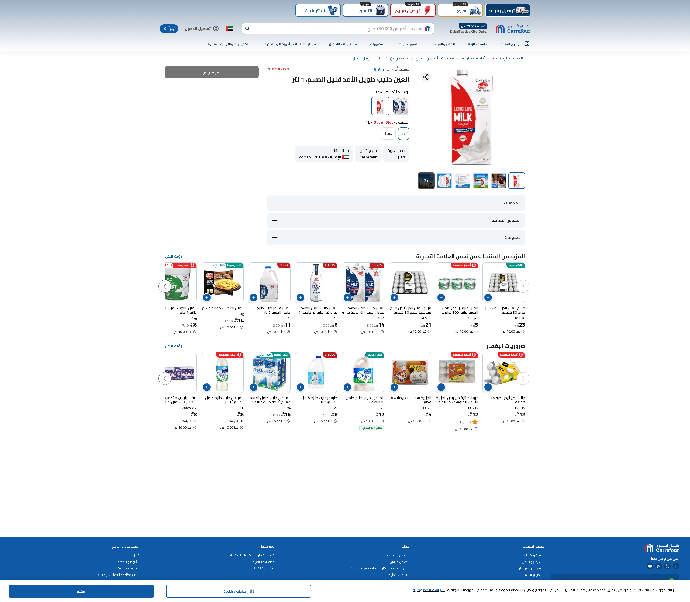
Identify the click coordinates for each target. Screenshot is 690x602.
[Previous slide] (528, 281)
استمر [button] (81, 591)
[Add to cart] (488, 297)
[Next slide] (170, 281)
